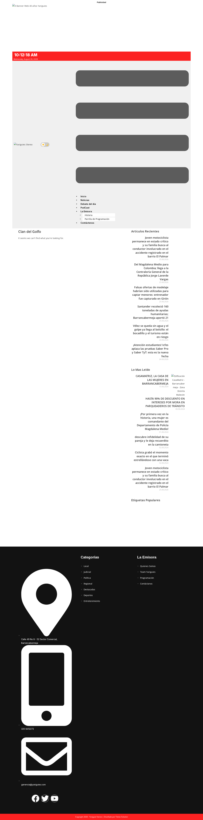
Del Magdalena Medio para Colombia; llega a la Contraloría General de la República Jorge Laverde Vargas (151, 272)
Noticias (85, 200)
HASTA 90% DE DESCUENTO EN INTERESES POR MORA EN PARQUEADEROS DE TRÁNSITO (165, 402)
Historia (88, 215)
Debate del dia (88, 204)
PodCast (85, 207)
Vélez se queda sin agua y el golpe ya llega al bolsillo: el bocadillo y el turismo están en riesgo (150, 331)
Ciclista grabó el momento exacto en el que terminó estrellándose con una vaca (151, 456)
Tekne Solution (122, 817)
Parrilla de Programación (97, 219)
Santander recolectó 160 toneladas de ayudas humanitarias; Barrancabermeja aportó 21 (150, 312)
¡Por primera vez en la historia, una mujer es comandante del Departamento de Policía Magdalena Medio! (152, 421)
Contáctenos (87, 223)
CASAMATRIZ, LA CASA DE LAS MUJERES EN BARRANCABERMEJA (152, 379)
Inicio (83, 196)
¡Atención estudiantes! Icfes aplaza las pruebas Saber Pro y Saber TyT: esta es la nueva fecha (150, 350)
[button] (132, 127)
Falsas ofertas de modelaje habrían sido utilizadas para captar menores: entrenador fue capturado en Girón (150, 292)
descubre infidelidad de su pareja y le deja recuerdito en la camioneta (151, 440)
